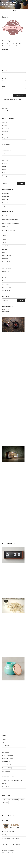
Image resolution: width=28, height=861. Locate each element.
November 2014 (6, 258)
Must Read (15, 799)
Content (4, 131)
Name (4, 71)
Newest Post (5, 196)
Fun (4, 799)
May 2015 (5, 252)
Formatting (5, 134)
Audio (3, 122)
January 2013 (5, 265)
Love (8, 799)
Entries (5, 284)
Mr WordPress (6, 219)
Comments (5, 128)
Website (4, 86)
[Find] (24, 844)
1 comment (7, 314)
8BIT (3, 227)
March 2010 (5, 271)
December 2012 (6, 268)
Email (4, 79)
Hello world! (5, 193)
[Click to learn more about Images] (13, 563)
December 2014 (6, 255)
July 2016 (4, 243)
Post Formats (6, 141)
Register (12, 815)
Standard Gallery (6, 203)
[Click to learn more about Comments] (13, 612)
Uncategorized (6, 144)
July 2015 (4, 249)
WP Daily (4, 230)
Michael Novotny (6, 223)
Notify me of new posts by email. (12, 99)
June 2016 (5, 246)
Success (5, 802)
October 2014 (6, 262)
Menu (14, 10)
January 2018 (5, 239)
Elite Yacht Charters (9, 3)
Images (4, 138)
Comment (5, 49)
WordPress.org (6, 290)
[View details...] (13, 331)
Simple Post (5, 787)
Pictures (22, 799)
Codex (4, 125)
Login (5, 815)
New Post (5, 199)
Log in (4, 281)
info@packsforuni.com (10, 835)
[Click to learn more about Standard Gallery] (13, 680)
